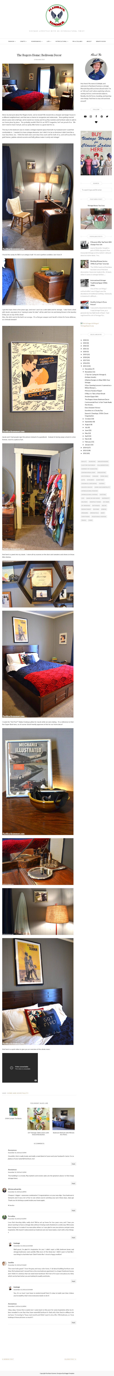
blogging (92, 461)
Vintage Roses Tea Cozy (96, 205)
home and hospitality (17, 1093)
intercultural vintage (89, 494)
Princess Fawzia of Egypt (93, 391)
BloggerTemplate (69, 1373)
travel (83, 520)
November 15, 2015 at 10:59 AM (23, 1246)
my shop (106, 502)
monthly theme (95, 502)
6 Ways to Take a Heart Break (95, 394)
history (102, 483)
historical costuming (89, 483)
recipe (104, 505)
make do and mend (93, 498)
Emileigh (17, 1243)
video (90, 520)
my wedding (85, 505)
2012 (85, 453)
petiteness (96, 505)
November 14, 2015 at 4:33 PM (17, 1219)
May (86, 433)
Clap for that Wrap (88, 465)
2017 (85, 360)
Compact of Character (89, 468)
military (84, 502)
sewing (103, 509)
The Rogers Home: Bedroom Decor (97, 399)
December (88, 369)
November (88, 372)
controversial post (88, 472)
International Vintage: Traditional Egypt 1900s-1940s (99, 282)
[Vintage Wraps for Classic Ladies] (96, 175)
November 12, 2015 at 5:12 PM (17, 1172)
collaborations (102, 465)
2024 (85, 340)
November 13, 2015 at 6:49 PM (17, 1192)
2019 (85, 354)
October (88, 419)
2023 (85, 343)
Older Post (70, 1359)
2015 (85, 366)
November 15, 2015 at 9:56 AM (17, 1265)
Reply (73, 1164)
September (89, 422)
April (86, 436)
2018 (85, 357)
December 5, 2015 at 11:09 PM (17, 1306)
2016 (85, 363)
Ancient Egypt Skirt (91, 396)
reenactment (86, 509)
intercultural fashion (89, 491)
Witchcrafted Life (14, 1189)
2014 (85, 447)
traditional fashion (99, 516)
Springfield (94, 513)
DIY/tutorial (85, 476)
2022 (85, 346)
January (87, 445)
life (82, 498)
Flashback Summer (51, 1373)
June (86, 430)
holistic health (86, 487)
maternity (105, 498)
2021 (85, 349)
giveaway (90, 480)
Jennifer (11, 1262)
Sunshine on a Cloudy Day (94, 410)
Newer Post (9, 1359)
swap (102, 513)
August (87, 424)
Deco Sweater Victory (92, 408)
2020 (85, 351)
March (87, 439)
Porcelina (11, 1216)
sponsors (84, 513)
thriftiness (85, 516)
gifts (83, 480)
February (88, 442)
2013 (85, 450)
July (86, 427)
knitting (103, 494)
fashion (95, 476)
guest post (100, 480)
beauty (84, 461)
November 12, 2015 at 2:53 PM (17, 1152)
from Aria (104, 476)
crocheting (102, 472)
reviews (96, 509)
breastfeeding (103, 461)
